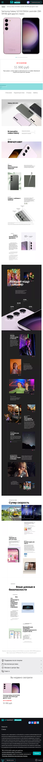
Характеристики (19, 93)
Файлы (35, 93)
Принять (36, 753)
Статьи (4, 729)
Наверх (40, 760)
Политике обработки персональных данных (15, 756)
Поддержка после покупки (13, 660)
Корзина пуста (10, 760)
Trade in (7, 671)
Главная (3, 6)
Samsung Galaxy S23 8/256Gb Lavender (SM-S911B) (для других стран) (11, 697)
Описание (8, 93)
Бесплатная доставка (11, 664)
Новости (4, 727)
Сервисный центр (35, 2)
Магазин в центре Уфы (11, 668)
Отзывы (28, 93)
